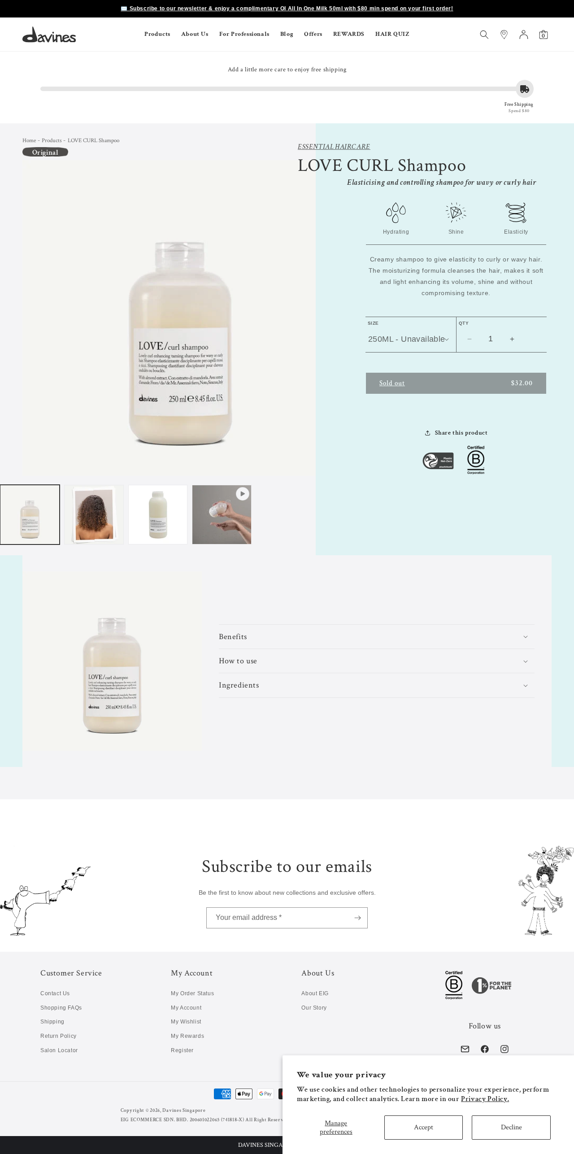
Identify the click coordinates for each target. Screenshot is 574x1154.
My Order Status (192, 993)
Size (373, 323)
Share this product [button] (461, 433)
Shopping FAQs (61, 1008)
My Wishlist (186, 1022)
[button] (157, 34)
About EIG (314, 993)
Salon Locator (59, 1050)
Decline (511, 1127)
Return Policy (58, 1036)
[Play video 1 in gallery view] (222, 514)
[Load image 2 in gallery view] (94, 514)
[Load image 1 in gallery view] (30, 514)
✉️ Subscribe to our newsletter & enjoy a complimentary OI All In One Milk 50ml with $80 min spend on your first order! (287, 8)
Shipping (52, 1022)
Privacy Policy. (485, 1099)
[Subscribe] (357, 917)
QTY (464, 323)
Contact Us (55, 993)
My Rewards (187, 1036)
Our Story (313, 1008)
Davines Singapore (183, 1110)
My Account (186, 1008)
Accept (423, 1127)
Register (182, 1050)
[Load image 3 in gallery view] (158, 514)
